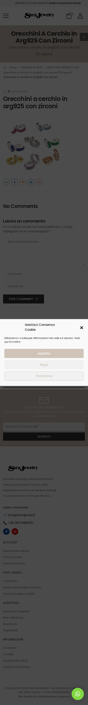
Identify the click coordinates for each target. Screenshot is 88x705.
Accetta (44, 353)
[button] (82, 327)
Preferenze (44, 376)
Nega (44, 365)
